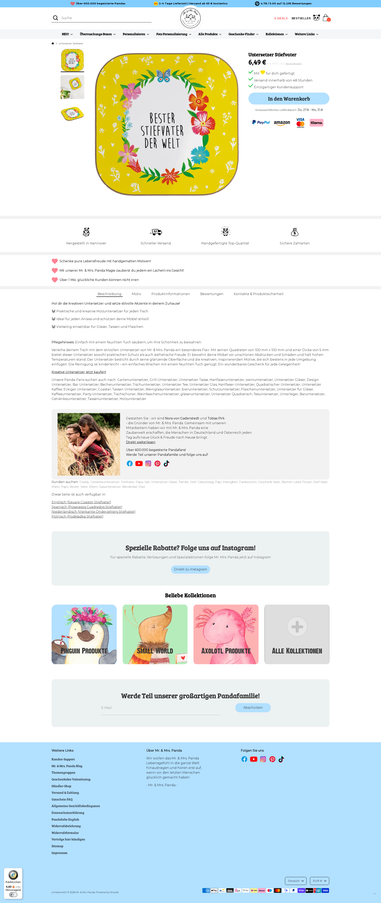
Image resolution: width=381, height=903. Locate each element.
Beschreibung (109, 294)
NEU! (65, 34)
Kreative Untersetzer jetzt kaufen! (79, 372)
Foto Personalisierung (172, 34)
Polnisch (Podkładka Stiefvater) (77, 516)
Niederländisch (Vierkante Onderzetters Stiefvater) (94, 512)
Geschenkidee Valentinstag (71, 779)
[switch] (13, 894)
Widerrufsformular (65, 832)
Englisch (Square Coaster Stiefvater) (81, 502)
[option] (283, 3)
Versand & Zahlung (65, 792)
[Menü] (374, 894)
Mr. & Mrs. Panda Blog (67, 766)
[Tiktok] (166, 463)
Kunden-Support (63, 759)
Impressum (59, 853)
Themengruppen (63, 772)
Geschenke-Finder (242, 34)
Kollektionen (275, 34)
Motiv (136, 294)
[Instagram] (148, 463)
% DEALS (281, 18)
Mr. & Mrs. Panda (85, 892)
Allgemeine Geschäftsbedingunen (76, 806)
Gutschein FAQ (62, 799)
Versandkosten (293, 63)
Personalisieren (134, 34)
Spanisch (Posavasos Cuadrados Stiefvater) (87, 507)
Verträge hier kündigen (68, 839)
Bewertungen (211, 294)
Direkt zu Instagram (190, 569)
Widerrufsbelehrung (66, 826)
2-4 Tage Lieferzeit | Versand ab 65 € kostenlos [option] (193, 3)
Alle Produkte (208, 34)
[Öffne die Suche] (56, 18)
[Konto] (316, 18)
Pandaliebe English (65, 819)
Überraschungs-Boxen (96, 34)
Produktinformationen (170, 294)
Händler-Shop (61, 786)
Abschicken (253, 707)
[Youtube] (139, 463)
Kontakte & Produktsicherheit (259, 294)
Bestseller (301, 18)
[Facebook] (129, 463)
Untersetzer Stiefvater (71, 43)
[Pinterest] (157, 463)
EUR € (317, 881)
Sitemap (57, 846)
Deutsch (294, 881)
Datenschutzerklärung (68, 812)
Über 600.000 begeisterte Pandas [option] (100, 3)
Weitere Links (305, 34)
